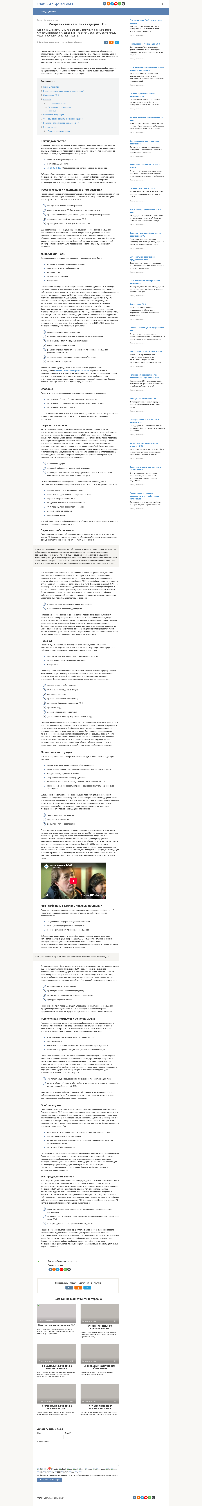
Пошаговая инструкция (53, 115)
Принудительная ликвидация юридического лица (56, 1367)
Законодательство (51, 87)
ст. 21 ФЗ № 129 (54, 168)
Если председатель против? (59, 131)
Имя (39, 1433)
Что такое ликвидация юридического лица (100, 1407)
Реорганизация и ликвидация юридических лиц (56, 1407)
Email (68, 1433)
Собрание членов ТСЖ (57, 103)
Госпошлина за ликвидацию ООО (145, 44)
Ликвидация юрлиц (48, 12)
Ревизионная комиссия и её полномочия (61, 123)
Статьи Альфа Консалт (55, 4)
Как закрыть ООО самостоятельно (146, 351)
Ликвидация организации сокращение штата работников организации (144, 496)
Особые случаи (49, 127)
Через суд (52, 111)
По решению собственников (59, 107)
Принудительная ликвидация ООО (56, 1325)
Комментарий (43, 1441)
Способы (47, 99)
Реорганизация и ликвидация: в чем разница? (63, 91)
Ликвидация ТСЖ (51, 95)
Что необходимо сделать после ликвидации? (63, 119)
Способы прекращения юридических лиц (99, 1327)
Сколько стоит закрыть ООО (143, 188)
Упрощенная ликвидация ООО (143, 398)
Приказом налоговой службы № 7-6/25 (71, 370)
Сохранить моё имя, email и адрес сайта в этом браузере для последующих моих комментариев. (79, 1475)
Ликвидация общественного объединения (99, 1367)
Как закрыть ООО (138, 304)
